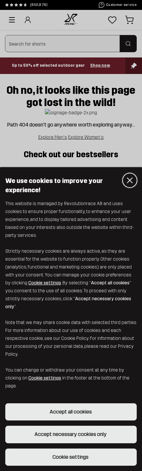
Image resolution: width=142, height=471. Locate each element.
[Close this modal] (130, 180)
